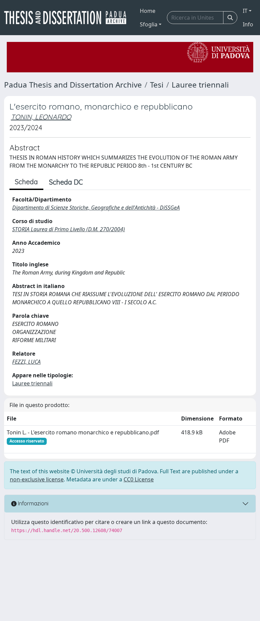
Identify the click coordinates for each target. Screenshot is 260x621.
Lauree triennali (200, 84)
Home (147, 11)
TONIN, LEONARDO (41, 117)
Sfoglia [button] (148, 24)
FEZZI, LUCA (26, 361)
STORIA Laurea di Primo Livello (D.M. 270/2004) (68, 229)
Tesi (157, 84)
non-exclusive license (37, 479)
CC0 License (139, 479)
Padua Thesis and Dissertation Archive (73, 84)
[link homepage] (68, 17)
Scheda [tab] (26, 181)
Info (248, 24)
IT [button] (245, 11)
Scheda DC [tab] (66, 182)
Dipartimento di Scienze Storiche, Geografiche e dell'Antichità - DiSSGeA (96, 207)
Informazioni (32, 503)
